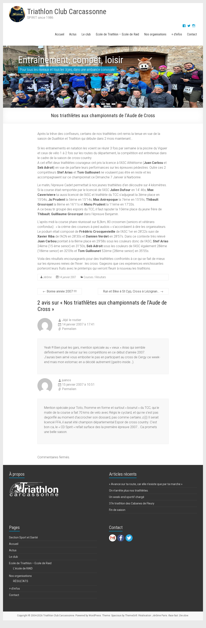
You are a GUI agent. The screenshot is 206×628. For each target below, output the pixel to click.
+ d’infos (176, 34)
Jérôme (47, 277)
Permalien (69, 329)
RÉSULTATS (20, 581)
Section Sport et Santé (23, 537)
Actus (72, 34)
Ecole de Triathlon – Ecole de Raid (117, 34)
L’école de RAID (23, 568)
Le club (86, 34)
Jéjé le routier (71, 320)
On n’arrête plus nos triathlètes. (128, 490)
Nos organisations (155, 34)
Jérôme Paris (159, 615)
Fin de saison (117, 509)
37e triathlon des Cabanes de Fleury (131, 503)
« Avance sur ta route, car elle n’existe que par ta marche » (145, 484)
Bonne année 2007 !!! (60, 291)
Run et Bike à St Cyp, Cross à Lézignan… (133, 291)
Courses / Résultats (95, 277)
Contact (192, 34)
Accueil (59, 34)
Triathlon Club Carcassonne (66, 11)
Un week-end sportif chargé (126, 497)
